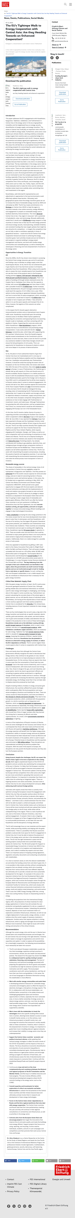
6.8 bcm (35, 419)
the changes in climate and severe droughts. (20, 697)
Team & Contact (58, 47)
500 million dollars (24, 742)
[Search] (65, 4)
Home (6, 11)
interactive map (14, 441)
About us (55, 45)
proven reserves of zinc (36, 632)
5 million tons (27, 286)
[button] (10, 1160)
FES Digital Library (38, 1184)
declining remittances (30, 729)
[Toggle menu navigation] (70, 4)
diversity (30, 604)
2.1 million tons (24, 284)
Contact (10, 1179)
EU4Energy (27, 220)
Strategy (8, 207)
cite (29, 387)
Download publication (23, 98)
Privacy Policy (13, 1191)
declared (39, 214)
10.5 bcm (27, 417)
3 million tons (36, 297)
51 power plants (29, 530)
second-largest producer (29, 627)
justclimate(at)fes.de (61, 41)
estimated (9, 474)
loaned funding (33, 556)
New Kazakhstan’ (25, 325)
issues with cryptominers (35, 710)
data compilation (13, 515)
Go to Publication (20, 104)
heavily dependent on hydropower (30, 703)
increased (9, 664)
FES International (37, 1179)
